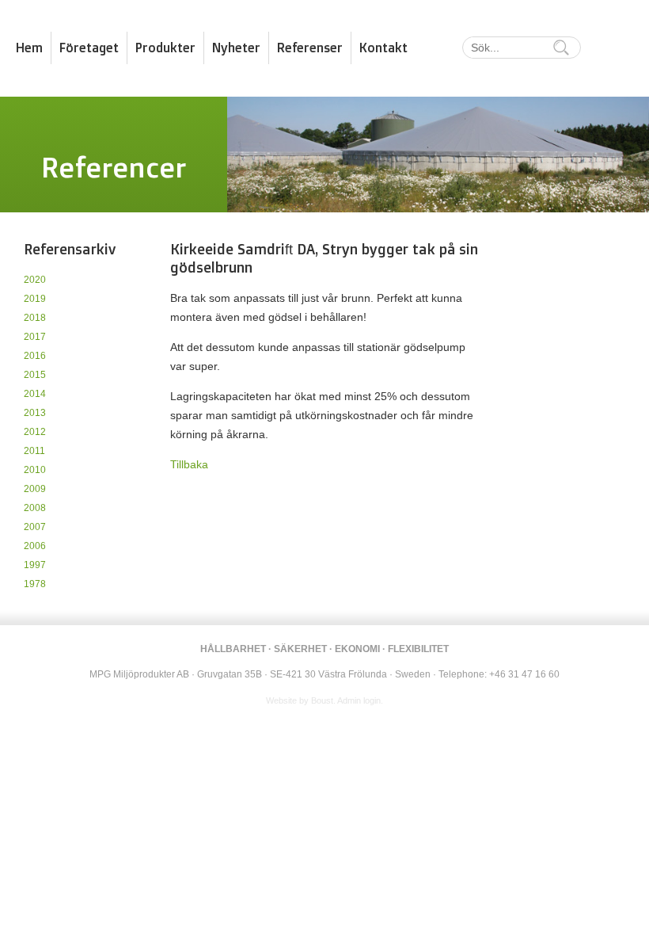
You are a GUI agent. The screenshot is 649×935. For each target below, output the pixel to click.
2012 (35, 431)
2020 (35, 279)
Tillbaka (189, 464)
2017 (35, 336)
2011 (34, 450)
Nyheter (236, 47)
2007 (35, 526)
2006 (35, 545)
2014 (35, 393)
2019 (35, 298)
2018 (35, 317)
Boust (322, 700)
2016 (35, 355)
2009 (35, 488)
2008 (35, 507)
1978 (35, 584)
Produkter (165, 47)
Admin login (359, 700)
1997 (35, 565)
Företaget (89, 47)
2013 (35, 412)
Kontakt (383, 47)
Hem (29, 47)
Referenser (310, 47)
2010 (35, 469)
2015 (35, 374)
